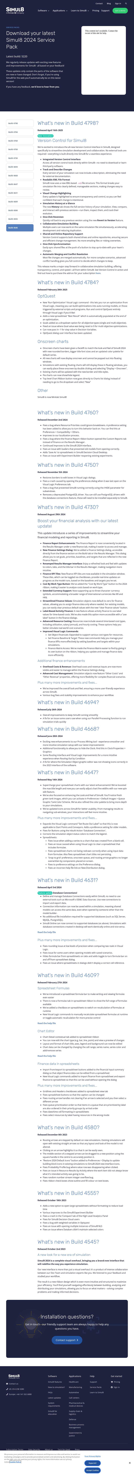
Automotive (74, 1392)
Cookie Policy (15, 1462)
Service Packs (12, 27)
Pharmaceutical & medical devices (76, 1404)
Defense (72, 1419)
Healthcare (74, 1382)
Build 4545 (13, 227)
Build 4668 (13, 175)
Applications (59, 10)
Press (77, 1449)
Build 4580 (13, 210)
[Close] (130, 1463)
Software (42, 10)
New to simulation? (56, 1387)
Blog (109, 3)
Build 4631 (13, 193)
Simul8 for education (52, 1412)
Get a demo (120, 10)
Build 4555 (13, 219)
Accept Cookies (92, 1470)
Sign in (118, 3)
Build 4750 (13, 149)
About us (49, 1449)
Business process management (76, 1426)
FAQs (50, 1392)
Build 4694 (13, 167)
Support (105, 10)
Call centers (74, 1398)
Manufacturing (75, 1387)
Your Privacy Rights (92, 1456)
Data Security (34, 1449)
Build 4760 (13, 141)
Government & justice (75, 1434)
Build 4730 (13, 158)
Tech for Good (64, 1449)
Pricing (95, 10)
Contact (99, 3)
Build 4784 (13, 132)
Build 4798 (13, 123)
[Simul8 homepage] (15, 10)
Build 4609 (13, 201)
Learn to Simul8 (78, 10)
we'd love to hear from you (45, 86)
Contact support (66, 1340)
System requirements (54, 1404)
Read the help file (47, 932)
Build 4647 (13, 184)
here (98, 273)
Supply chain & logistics (75, 1412)
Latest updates (54, 1398)
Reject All (92, 1463)
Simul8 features (55, 1382)
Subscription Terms (14, 1449)
